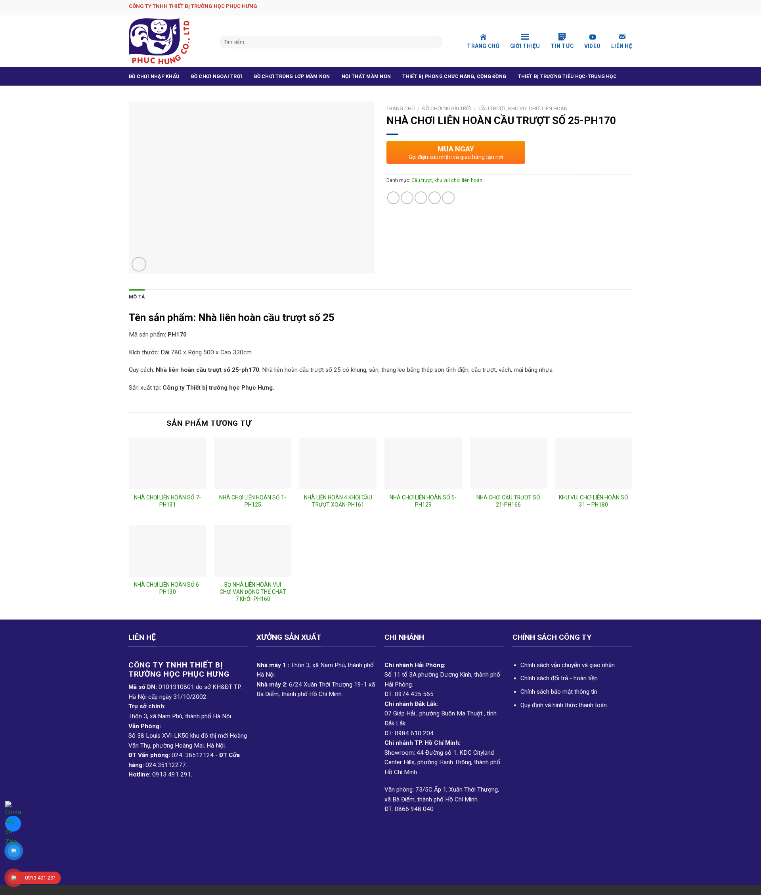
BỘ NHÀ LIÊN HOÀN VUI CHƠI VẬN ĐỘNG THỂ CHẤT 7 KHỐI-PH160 (253, 591)
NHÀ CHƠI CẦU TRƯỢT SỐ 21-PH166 (508, 501)
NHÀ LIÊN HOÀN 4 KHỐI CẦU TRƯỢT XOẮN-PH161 (338, 501)
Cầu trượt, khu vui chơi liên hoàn (523, 108)
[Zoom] (139, 264)
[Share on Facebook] (393, 197)
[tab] (137, 297)
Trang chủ (400, 108)
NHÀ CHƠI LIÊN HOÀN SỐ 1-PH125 (252, 501)
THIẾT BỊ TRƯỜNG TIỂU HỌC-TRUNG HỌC (567, 76)
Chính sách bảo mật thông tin (558, 691)
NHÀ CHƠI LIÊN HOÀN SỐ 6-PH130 (167, 588)
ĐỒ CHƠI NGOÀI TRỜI (216, 76)
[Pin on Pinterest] (434, 197)
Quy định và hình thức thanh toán (563, 705)
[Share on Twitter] (407, 197)
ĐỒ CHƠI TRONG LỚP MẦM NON (292, 76)
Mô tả (137, 297)
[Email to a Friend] (421, 197)
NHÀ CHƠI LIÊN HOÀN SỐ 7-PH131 (167, 501)
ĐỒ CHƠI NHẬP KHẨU (154, 76)
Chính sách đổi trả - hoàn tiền (559, 678)
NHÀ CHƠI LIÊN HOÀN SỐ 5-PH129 (423, 501)
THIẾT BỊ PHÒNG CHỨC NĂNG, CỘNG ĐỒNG (454, 76)
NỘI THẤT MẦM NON (366, 76)
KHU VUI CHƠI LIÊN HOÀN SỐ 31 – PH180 (593, 501)
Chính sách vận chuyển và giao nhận (567, 665)
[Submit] (435, 42)
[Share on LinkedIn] (448, 197)
